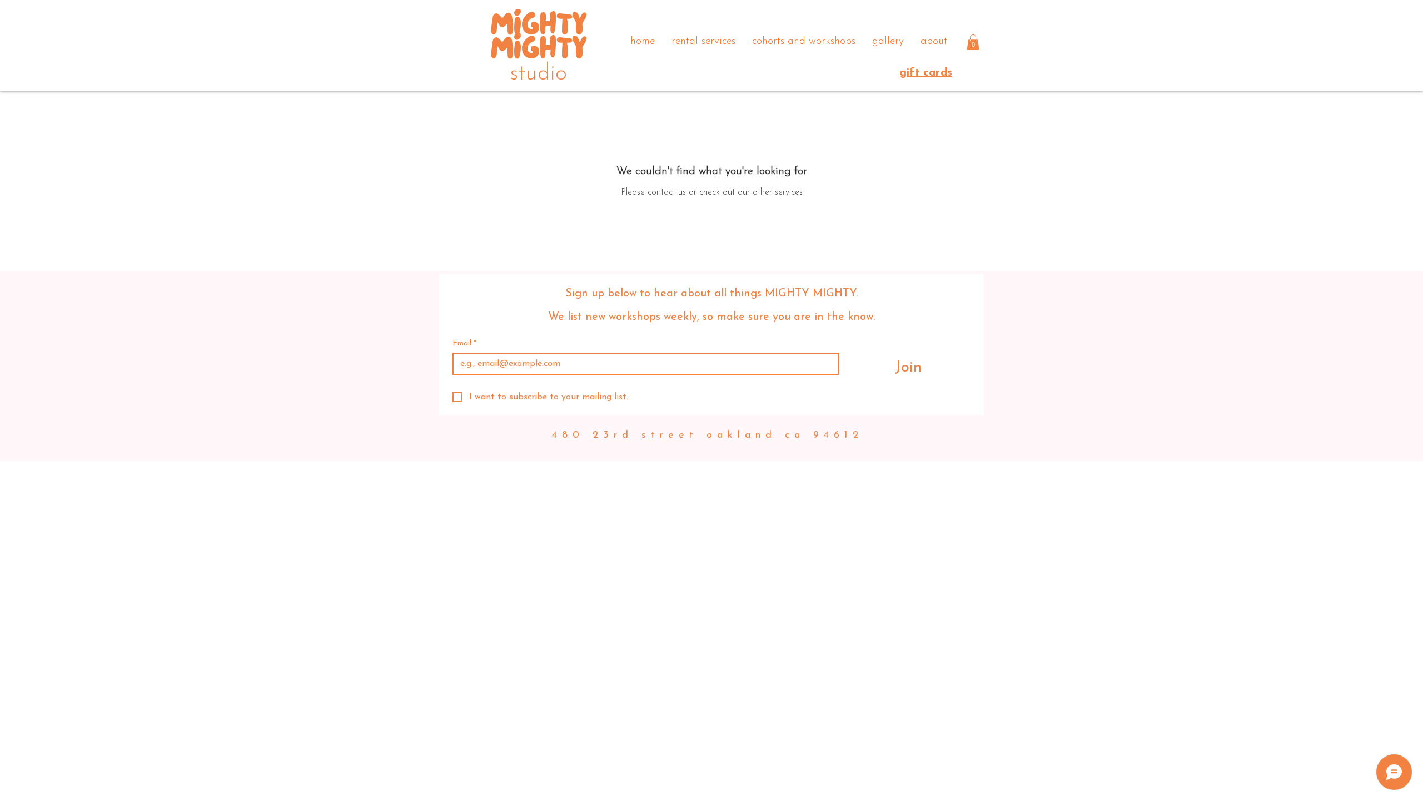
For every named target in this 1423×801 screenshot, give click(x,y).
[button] (973, 42)
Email (464, 343)
